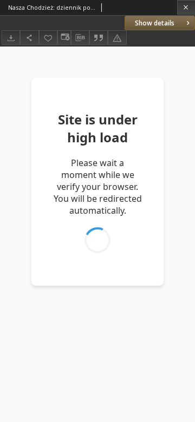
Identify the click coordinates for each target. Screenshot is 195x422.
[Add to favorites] (48, 37)
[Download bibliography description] (80, 37)
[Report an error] (117, 37)
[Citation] (98, 37)
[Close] (186, 7)
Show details (154, 23)
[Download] (11, 37)
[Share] (29, 37)
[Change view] (63, 37)
